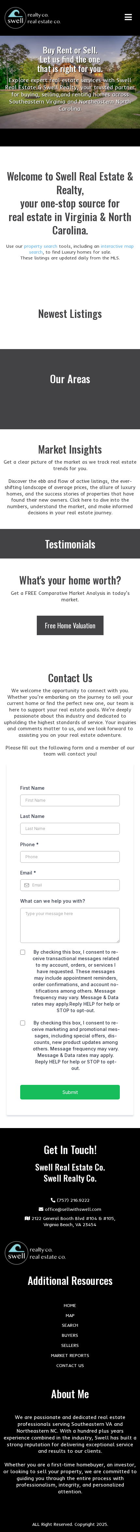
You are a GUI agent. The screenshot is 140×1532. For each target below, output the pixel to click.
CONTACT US (70, 1365)
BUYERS (70, 1335)
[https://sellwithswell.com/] (32, 18)
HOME (70, 1305)
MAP (70, 1315)
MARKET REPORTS (70, 1355)
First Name (32, 788)
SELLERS (70, 1345)
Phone (29, 844)
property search (41, 246)
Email (28, 872)
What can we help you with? (52, 901)
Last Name (32, 816)
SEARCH (70, 1325)
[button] (131, 17)
